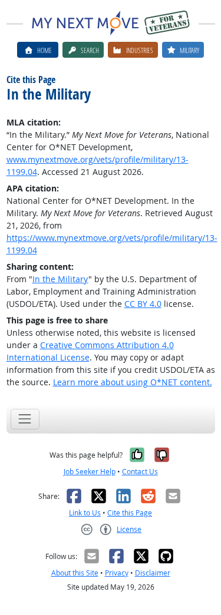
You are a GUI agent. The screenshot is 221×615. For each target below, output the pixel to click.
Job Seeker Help (90, 472)
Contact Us (140, 472)
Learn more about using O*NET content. (132, 382)
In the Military (60, 279)
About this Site (74, 573)
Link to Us (85, 513)
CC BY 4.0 (142, 303)
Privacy (116, 573)
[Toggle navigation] (25, 419)
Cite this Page (129, 513)
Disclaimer (152, 573)
